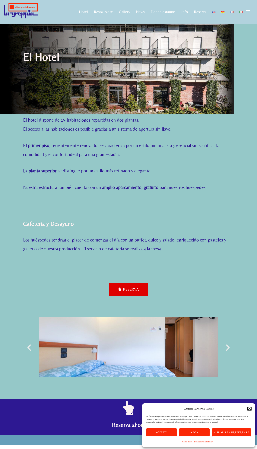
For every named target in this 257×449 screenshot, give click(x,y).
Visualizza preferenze (231, 432)
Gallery (124, 12)
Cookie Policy (187, 442)
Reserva (200, 12)
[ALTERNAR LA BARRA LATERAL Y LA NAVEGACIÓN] (249, 12)
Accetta (161, 432)
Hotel (83, 12)
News (140, 12)
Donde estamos (163, 12)
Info (184, 12)
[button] (249, 409)
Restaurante (103, 12)
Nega (194, 432)
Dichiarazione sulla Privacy (203, 442)
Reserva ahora (128, 424)
